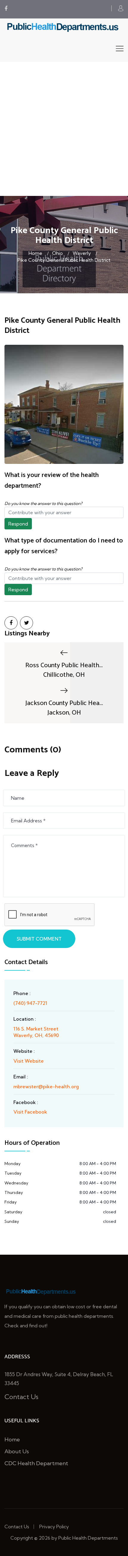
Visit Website (28, 1061)
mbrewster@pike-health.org (46, 1086)
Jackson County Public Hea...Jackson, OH (64, 708)
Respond (18, 524)
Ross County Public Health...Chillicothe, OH (64, 670)
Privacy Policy (54, 1527)
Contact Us (21, 1397)
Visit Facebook (30, 1112)
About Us (16, 1451)
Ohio (57, 253)
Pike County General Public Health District (64, 260)
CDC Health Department (36, 1463)
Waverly (82, 253)
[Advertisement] (64, 129)
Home (35, 253)
